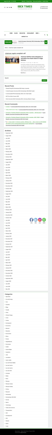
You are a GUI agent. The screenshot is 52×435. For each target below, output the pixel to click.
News (37, 33)
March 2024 (8, 175)
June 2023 (8, 199)
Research (8, 391)
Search (6, 78)
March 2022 (8, 231)
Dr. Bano (8, 106)
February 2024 (9, 178)
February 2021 (9, 265)
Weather (7, 420)
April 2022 (8, 228)
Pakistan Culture (9, 383)
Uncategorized (9, 415)
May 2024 (8, 170)
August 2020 (8, 281)
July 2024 (8, 164)
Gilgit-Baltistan (9, 341)
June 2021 (8, 254)
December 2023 (9, 183)
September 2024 (9, 159)
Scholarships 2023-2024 (11, 397)
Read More (23, 72)
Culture (7, 320)
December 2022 (9, 215)
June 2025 (8, 141)
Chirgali (23, 62)
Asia (7, 301)
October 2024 (8, 156)
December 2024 (9, 154)
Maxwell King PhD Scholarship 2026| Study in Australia (17, 88)
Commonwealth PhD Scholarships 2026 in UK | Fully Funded (18, 93)
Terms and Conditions (37, 1)
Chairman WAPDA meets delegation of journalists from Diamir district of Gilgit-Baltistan (32, 58)
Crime (7, 317)
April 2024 (8, 172)
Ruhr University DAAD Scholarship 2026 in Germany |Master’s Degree (20, 99)
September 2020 (9, 278)
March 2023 (8, 207)
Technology (8, 405)
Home (11, 33)
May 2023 (8, 201)
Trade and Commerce (10, 407)
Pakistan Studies (9, 386)
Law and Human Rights (10, 362)
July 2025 (8, 138)
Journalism (8, 357)
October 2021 (8, 244)
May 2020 (8, 289)
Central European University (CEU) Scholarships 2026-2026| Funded (31, 41)
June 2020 (8, 286)
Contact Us (24, 36)
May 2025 (8, 143)
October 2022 (8, 217)
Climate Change (9, 315)
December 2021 (9, 238)
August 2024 (8, 162)
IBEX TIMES (25, 6)
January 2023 (8, 212)
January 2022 (8, 236)
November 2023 (9, 186)
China (7, 312)
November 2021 (9, 241)
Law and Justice (9, 365)
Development (8, 323)
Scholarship (30, 33)
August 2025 (8, 135)
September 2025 (9, 133)
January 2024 (8, 180)
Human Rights (9, 349)
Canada (7, 309)
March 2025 (8, 149)
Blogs (16, 33)
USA (7, 418)
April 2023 (8, 204)
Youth (7, 426)
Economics (8, 325)
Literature (8, 373)
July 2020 (8, 283)
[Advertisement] (26, 22)
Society (7, 399)
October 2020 (8, 275)
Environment (8, 333)
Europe (7, 339)
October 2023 (8, 188)
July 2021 (8, 252)
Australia (8, 304)
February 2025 (9, 151)
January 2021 (8, 268)
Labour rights (8, 360)
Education (22, 33)
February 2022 (9, 233)
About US (23, 1)
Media (7, 376)
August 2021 (8, 249)
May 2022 (8, 225)
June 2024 (8, 167)
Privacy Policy (29, 1)
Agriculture (8, 296)
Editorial (7, 328)
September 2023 (9, 191)
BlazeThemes (23, 432)
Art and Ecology (9, 299)
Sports (7, 402)
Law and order (9, 370)
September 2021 (9, 246)
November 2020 (9, 273)
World (7, 423)
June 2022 (8, 223)
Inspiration (8, 352)
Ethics (7, 336)
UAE (7, 413)
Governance (8, 344)
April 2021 (8, 260)
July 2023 (8, 196)
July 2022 (8, 220)
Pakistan (8, 62)
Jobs (7, 354)
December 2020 (9, 270)
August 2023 (8, 193)
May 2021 (8, 257)
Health (7, 346)
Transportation (9, 410)
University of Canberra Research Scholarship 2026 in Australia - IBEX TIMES (22, 117)
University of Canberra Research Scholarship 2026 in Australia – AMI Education (23, 112)
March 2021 (8, 262)
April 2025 (8, 146)
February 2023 (9, 209)
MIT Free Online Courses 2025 (12, 96)
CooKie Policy (45, 1)
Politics (7, 389)
